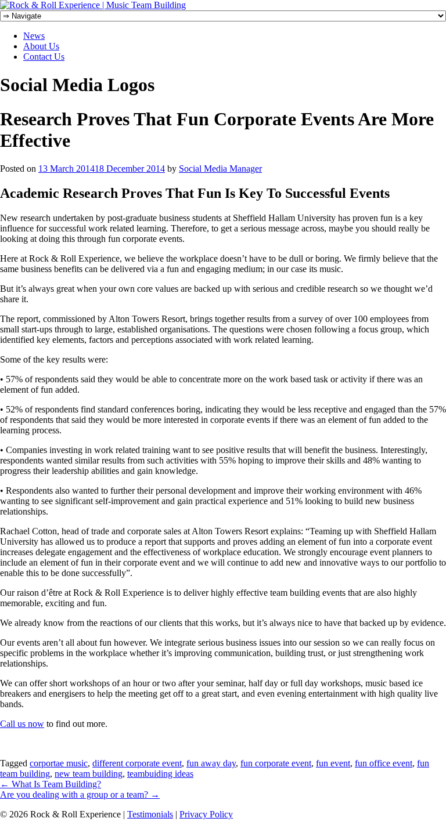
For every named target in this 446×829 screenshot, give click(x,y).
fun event (333, 763)
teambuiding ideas (160, 774)
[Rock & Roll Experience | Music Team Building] (93, 5)
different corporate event (137, 763)
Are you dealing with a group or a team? (80, 794)
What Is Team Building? (50, 784)
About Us (41, 46)
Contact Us (43, 56)
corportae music (59, 763)
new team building (89, 774)
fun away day (211, 763)
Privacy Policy (206, 814)
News (34, 36)
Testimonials (150, 814)
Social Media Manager (220, 168)
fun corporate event (275, 763)
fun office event (383, 763)
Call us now (22, 724)
